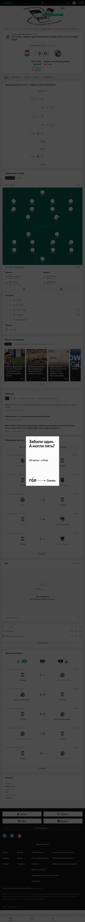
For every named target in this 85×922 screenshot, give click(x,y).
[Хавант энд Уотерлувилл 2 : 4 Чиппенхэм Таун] (44, 64)
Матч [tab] (6, 77)
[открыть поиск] (68, 2)
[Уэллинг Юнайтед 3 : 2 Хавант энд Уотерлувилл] (49, 64)
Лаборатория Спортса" (39, 870)
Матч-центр (18, 29)
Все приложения (41, 828)
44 (8, 431)
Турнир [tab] (36, 77)
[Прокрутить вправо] (77, 365)
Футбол (11, 29)
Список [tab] (19, 178)
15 (7, 420)
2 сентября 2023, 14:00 (38, 46)
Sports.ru (7, 894)
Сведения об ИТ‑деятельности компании (45, 875)
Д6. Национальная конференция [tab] (47, 398)
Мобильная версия (42, 844)
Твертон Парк (10, 786)
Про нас (5, 852)
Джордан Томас (16, 284)
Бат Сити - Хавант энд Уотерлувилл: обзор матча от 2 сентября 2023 (60, 29)
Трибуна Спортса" (37, 852)
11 (7, 410)
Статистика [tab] (16, 77)
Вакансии (20, 852)
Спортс (6, 29)
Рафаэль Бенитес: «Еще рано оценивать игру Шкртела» (27, 416)
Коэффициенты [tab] (48, 77)
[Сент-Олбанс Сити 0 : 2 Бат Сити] (40, 64)
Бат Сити (36, 61)
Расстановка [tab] (10, 178)
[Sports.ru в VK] (12, 836)
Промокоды (35, 881)
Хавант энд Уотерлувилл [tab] (27, 398)
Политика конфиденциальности (63, 858)
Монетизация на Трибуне (40, 858)
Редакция (5, 858)
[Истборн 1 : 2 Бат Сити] (37, 64)
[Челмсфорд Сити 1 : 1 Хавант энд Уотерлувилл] (47, 64)
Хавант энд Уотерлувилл (56, 61)
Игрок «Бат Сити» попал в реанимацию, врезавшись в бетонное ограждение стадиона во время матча (40, 406)
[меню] (80, 3)
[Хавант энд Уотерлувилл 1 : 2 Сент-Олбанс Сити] (46, 64)
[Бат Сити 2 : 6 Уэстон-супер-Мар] (35, 64)
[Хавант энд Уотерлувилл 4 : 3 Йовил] (51, 64)
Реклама (20, 858)
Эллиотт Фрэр (15, 276)
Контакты (5, 864)
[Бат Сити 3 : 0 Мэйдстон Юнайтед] (34, 64)
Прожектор (35, 864)
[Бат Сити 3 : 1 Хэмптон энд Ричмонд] (39, 64)
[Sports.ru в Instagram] (19, 836)
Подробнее (41, 899)
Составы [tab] (27, 77)
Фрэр (34, 115)
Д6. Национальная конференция (31, 29)
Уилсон (38, 68)
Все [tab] (7, 398)
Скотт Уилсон (15, 278)
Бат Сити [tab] (14, 398)
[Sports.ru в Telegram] (4, 836)
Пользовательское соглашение (63, 852)
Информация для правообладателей (65, 864)
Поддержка (21, 864)
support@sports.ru (39, 888)
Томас (34, 100)
